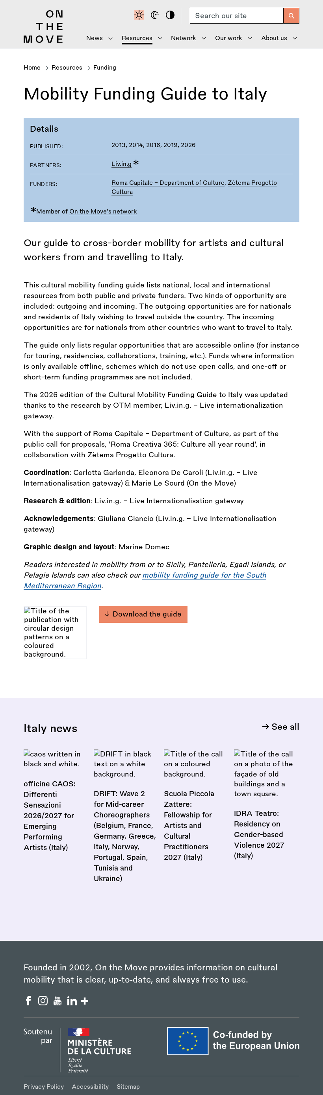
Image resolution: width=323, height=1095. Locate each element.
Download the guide (147, 614)
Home (32, 68)
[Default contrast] (140, 16)
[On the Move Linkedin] (73, 1003)
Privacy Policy (44, 1087)
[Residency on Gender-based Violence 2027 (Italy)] (265, 810)
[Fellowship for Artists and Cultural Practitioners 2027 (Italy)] (195, 810)
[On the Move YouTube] (58, 1003)
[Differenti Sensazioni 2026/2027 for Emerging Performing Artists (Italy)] (55, 805)
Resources (67, 68)
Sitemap (128, 1087)
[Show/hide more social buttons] (85, 1002)
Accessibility (90, 1087)
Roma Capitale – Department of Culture (168, 183)
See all (285, 727)
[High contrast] (171, 16)
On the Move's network (103, 212)
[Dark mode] (156, 16)
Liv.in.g (121, 164)
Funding (104, 68)
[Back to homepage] (43, 40)
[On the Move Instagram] (44, 1003)
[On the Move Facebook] (29, 1003)
